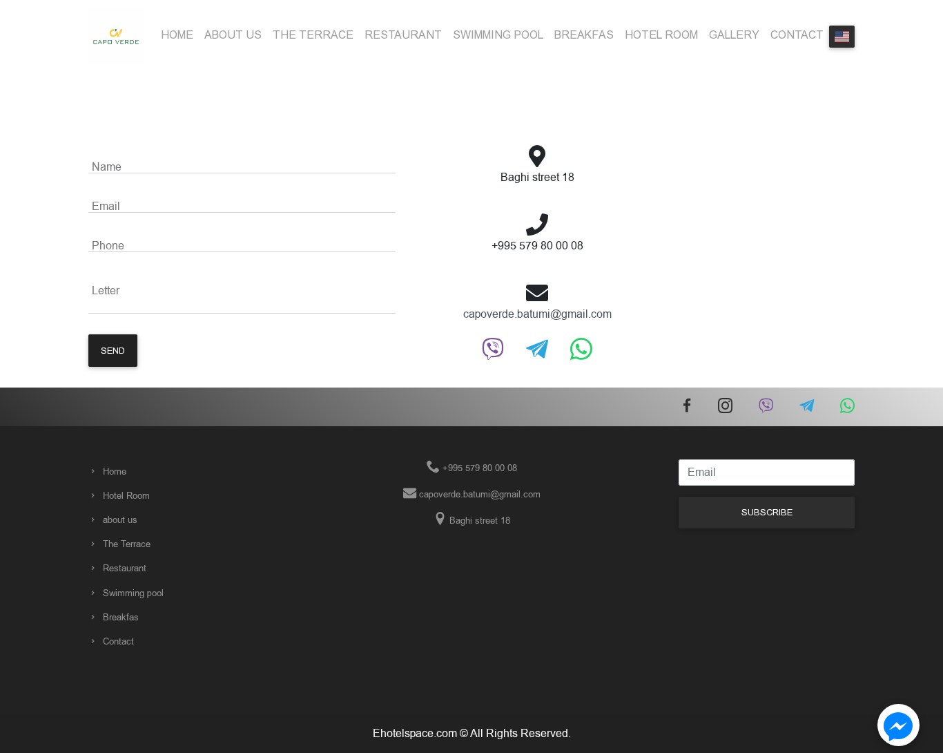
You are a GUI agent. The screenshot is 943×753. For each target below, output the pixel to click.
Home (177, 34)
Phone (108, 246)
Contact (797, 34)
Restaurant (403, 34)
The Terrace (313, 34)
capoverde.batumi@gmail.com (537, 314)
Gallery (734, 34)
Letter (105, 290)
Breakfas (584, 34)
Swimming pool (498, 34)
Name (106, 167)
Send (113, 350)
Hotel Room (661, 34)
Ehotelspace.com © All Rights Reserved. (472, 733)
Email (106, 206)
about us (233, 34)
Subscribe (767, 512)
